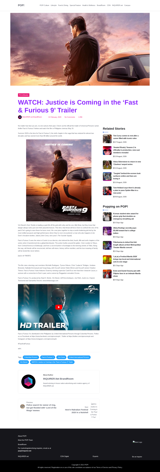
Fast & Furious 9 (48, 357)
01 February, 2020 (54, 117)
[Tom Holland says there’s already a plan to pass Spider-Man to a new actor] (107, 190)
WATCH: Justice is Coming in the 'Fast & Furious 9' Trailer (52, 362)
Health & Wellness (88, 5)
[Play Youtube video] (59, 307)
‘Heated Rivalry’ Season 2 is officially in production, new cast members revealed (126, 150)
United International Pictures (79, 357)
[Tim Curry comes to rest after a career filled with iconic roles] (107, 138)
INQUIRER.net (117, 5)
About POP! (22, 436)
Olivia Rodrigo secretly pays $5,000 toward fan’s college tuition (124, 230)
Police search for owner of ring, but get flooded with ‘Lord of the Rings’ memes (41, 408)
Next (86, 407)
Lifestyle (54, 5)
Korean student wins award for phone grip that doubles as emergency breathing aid (125, 216)
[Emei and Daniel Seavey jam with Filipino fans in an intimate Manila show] (107, 274)
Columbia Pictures (30, 357)
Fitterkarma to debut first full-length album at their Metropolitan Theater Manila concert (127, 244)
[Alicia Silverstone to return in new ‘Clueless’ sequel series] (107, 164)
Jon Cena (61, 357)
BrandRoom (101, 5)
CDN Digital (64, 456)
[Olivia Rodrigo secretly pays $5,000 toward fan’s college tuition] (107, 231)
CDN (109, 5)
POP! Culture (44, 5)
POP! (21, 5)
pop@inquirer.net (24, 451)
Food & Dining (63, 5)
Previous (29, 402)
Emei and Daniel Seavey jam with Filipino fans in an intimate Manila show (127, 273)
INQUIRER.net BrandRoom (32, 117)
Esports (95, 456)
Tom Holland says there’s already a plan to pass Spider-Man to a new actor (127, 190)
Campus (127, 5)
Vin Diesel (23, 362)
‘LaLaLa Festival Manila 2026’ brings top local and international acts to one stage (126, 259)
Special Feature (75, 5)
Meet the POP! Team (25, 440)
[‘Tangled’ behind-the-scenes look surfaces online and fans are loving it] (107, 176)
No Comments (70, 117)
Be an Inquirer (137, 457)
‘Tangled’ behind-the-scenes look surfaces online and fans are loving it (127, 176)
